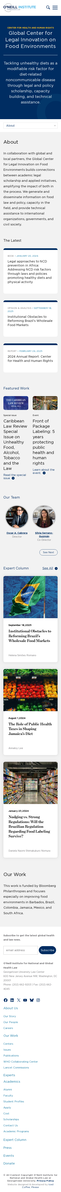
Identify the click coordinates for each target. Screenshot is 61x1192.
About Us (10, 1008)
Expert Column (14, 1140)
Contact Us (10, 1125)
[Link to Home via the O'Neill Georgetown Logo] (19, 10)
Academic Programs (16, 1131)
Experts (9, 1075)
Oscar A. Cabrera (16, 533)
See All (47, 568)
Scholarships (11, 1119)
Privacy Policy (45, 1181)
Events (8, 1155)
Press (7, 1147)
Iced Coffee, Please (38, 1186)
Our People (10, 1022)
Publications (11, 1055)
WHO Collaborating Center (20, 1061)
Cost (6, 1113)
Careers (8, 1028)
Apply (7, 1107)
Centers (8, 1043)
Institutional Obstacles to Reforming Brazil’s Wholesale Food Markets (30, 321)
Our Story (9, 1016)
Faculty (8, 1095)
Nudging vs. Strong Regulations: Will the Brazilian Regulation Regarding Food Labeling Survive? (29, 826)
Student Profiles (13, 1101)
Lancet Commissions (16, 1067)
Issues (7, 1049)
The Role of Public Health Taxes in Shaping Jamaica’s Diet (30, 729)
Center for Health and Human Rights (30, 28)
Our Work (10, 1035)
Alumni (7, 1089)
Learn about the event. (44, 471)
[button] (48, 8)
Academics (11, 1081)
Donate (9, 1163)
